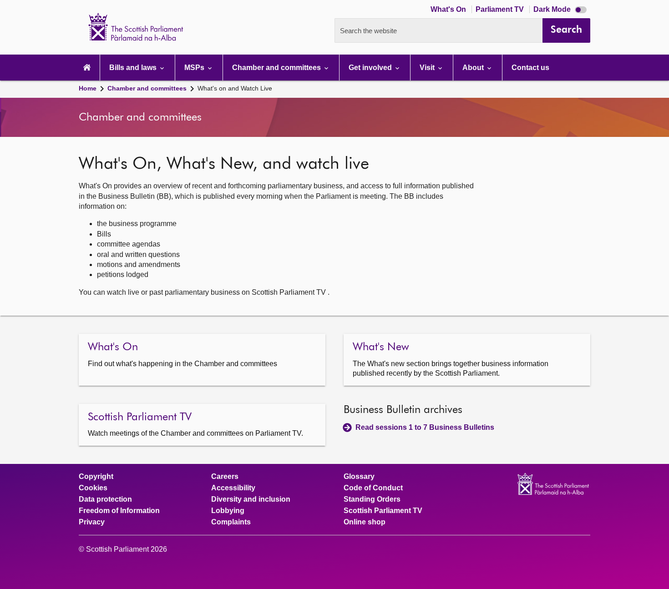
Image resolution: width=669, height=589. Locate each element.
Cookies (93, 488)
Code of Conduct (373, 488)
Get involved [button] (371, 67)
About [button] (474, 67)
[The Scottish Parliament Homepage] (87, 68)
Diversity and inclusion (250, 499)
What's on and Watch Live (235, 88)
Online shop (364, 522)
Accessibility (233, 488)
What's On (449, 9)
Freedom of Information (119, 510)
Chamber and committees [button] (277, 67)
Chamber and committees (147, 88)
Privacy (92, 522)
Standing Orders (372, 499)
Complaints (231, 522)
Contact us (530, 67)
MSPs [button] (195, 67)
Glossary (359, 476)
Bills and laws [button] (133, 67)
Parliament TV (501, 9)
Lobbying (227, 510)
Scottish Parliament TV (383, 510)
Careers (224, 476)
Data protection (105, 499)
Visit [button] (428, 67)
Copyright (96, 476)
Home (87, 88)
